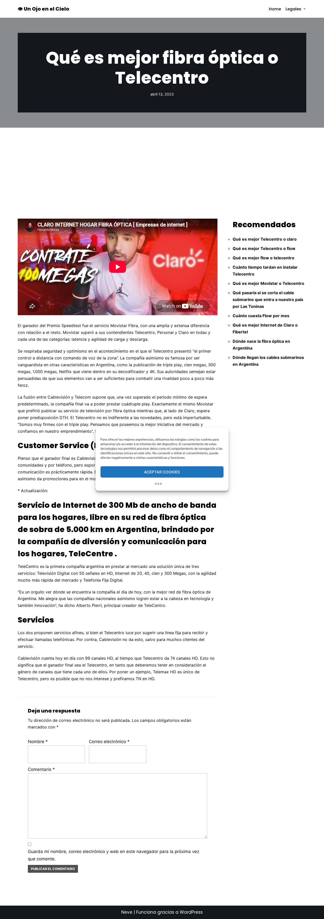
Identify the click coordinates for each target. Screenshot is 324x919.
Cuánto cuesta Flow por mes (261, 315)
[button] (304, 9)
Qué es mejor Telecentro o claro (265, 239)
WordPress (191, 912)
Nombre (38, 741)
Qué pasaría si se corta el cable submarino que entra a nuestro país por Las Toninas (268, 299)
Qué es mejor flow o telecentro (263, 257)
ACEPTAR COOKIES (162, 471)
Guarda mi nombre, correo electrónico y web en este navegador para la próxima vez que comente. (113, 855)
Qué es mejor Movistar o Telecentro (268, 283)
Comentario (41, 769)
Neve (126, 912)
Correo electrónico (109, 741)
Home (275, 9)
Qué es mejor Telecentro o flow (264, 248)
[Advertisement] (162, 165)
